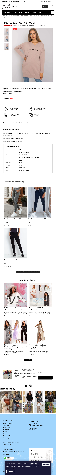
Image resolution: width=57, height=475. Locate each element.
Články (28, 122)
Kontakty (5, 431)
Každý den (21, 165)
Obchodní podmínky (8, 440)
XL (8, 225)
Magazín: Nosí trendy (7, 1)
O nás (4, 433)
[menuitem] (8, 12)
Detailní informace (7, 93)
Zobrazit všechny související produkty (28, 272)
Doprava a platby (7, 427)
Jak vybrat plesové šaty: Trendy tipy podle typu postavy (38, 347)
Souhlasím (46, 464)
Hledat (45, 6)
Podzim (20, 167)
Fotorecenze (6, 429)
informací (11, 468)
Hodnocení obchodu (8, 435)
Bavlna (20, 160)
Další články (28, 359)
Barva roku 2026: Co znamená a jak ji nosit (40, 309)
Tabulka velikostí (7, 444)
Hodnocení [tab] (22, 122)
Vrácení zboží (16, 1)
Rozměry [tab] (15, 122)
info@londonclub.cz (37, 460)
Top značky (6, 438)
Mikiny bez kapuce (23, 149)
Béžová (20, 162)
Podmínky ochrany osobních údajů (11, 442)
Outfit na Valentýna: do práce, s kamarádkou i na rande (15, 309)
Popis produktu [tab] (7, 122)
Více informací (6, 454)
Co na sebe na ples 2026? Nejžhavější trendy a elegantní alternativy (15, 347)
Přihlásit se (45, 378)
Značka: (42, 25)
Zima (24, 167)
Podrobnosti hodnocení (31, 25)
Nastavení (10, 471)
